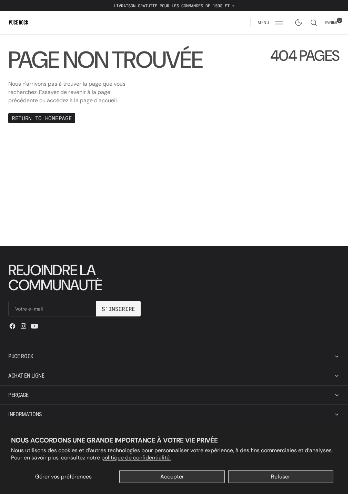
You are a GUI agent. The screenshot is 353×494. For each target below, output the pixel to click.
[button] (270, 22)
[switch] (297, 21)
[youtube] (34, 326)
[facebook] (12, 326)
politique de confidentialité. (136, 457)
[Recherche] (314, 22)
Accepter (172, 476)
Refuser (280, 476)
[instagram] (23, 326)
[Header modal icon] (279, 22)
